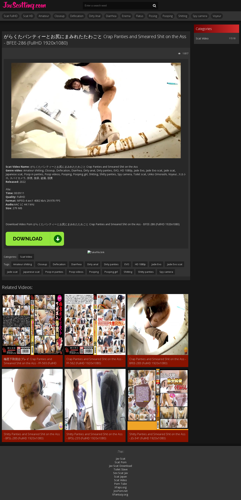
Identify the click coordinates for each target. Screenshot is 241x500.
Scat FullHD (11, 16)
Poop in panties (54, 271)
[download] (35, 239)
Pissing (153, 16)
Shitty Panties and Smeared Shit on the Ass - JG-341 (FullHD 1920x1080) (157, 436)
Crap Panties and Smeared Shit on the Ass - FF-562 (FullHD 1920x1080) (94, 361)
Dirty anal (92, 264)
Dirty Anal (94, 16)
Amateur (44, 16)
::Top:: (120, 451)
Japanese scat (31, 271)
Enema (126, 16)
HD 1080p (140, 264)
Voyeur (217, 16)
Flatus (139, 16)
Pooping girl (111, 271)
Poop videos (76, 271)
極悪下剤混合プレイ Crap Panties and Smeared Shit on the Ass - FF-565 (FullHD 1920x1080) (30, 361)
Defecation (76, 16)
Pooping (168, 16)
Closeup (60, 16)
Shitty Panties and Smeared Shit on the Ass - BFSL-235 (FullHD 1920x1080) (94, 436)
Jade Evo (156, 264)
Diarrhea (111, 16)
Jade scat (12, 271)
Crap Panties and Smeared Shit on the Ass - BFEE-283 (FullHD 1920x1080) (157, 361)
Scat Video (26, 256)
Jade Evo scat (174, 264)
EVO (126, 264)
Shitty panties (145, 271)
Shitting (182, 16)
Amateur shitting (22, 264)
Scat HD (28, 16)
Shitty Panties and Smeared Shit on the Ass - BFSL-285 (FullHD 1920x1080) (32, 436)
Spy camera (200, 16)
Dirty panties (111, 264)
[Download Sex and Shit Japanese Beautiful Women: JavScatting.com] (24, 5)
